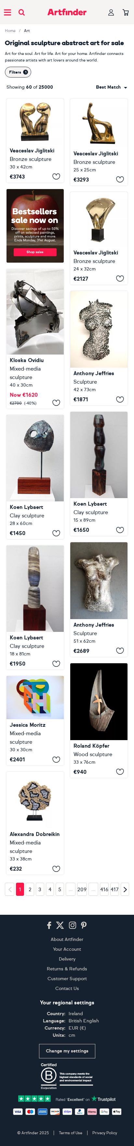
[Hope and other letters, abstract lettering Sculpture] (35, 720)
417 (115, 890)
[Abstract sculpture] (35, 477)
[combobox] (111, 87)
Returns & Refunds (67, 969)
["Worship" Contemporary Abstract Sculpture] (98, 142)
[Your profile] (111, 12)
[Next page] (125, 889)
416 (104, 890)
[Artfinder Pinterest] (84, 925)
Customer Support (67, 978)
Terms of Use (70, 1133)
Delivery (67, 959)
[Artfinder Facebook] (49, 925)
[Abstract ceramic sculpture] (35, 607)
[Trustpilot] (67, 1098)
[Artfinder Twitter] (60, 925)
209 (82, 890)
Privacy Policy (104, 1133)
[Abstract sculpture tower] (98, 474)
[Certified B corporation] (67, 1076)
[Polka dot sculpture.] (35, 823)
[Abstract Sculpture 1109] (98, 720)
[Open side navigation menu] (7, 12)
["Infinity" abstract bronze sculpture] (98, 238)
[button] (111, 87)
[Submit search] (21, 12)
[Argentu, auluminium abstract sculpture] (98, 348)
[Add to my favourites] (56, 176)
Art (27, 30)
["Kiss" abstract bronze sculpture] (35, 140)
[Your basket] (126, 13)
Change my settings (67, 1051)
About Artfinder (67, 939)
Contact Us (67, 988)
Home (10, 30)
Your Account (67, 949)
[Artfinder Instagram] (72, 925)
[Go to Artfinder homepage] (67, 12)
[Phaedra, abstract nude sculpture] (98, 599)
